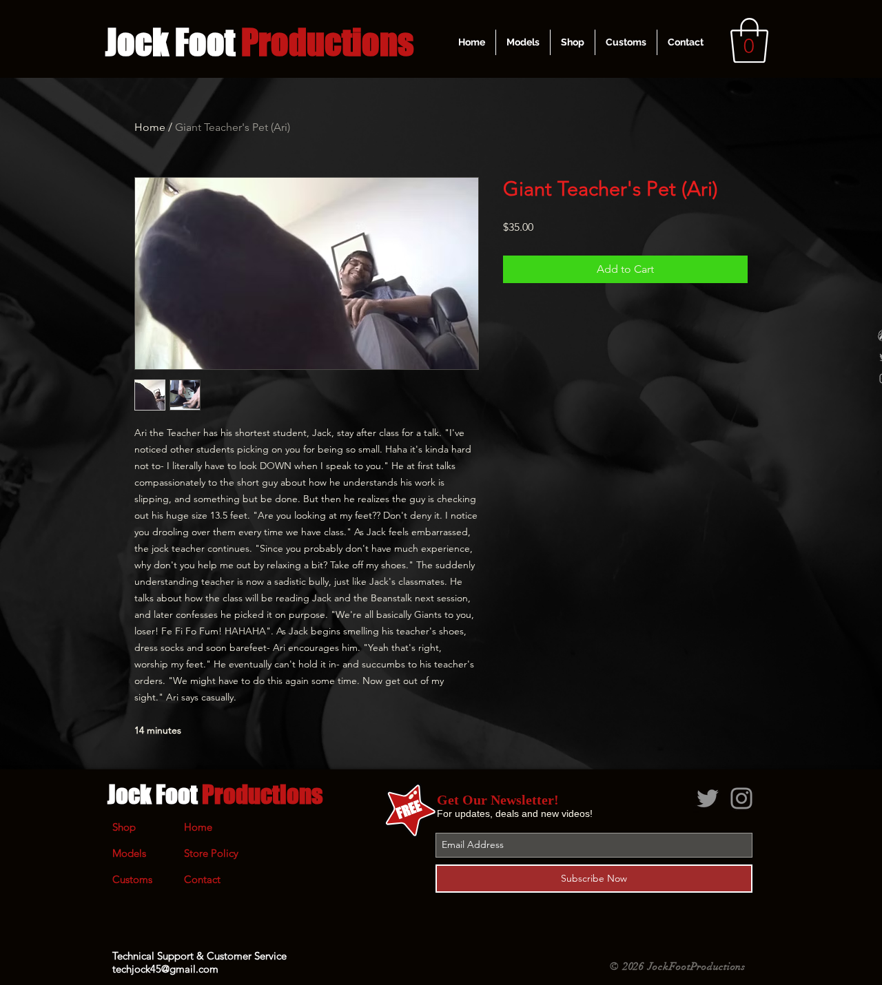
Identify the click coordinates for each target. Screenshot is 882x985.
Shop (124, 826)
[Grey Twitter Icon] (707, 798)
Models (129, 853)
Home (149, 127)
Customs (132, 879)
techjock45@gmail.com (165, 968)
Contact (202, 879)
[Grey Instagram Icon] (741, 798)
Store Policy (211, 853)
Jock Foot (214, 794)
